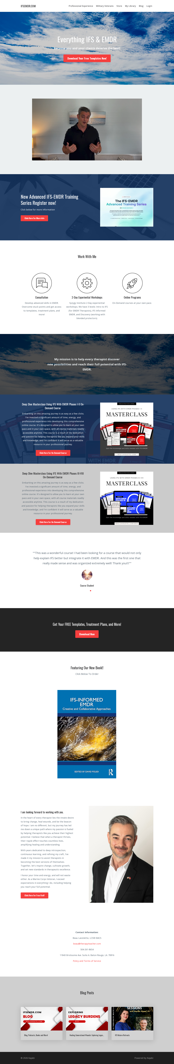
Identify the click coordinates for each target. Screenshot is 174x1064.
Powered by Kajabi (143, 1052)
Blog (141, 6)
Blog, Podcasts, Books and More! (36, 1030)
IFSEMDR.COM (28, 6)
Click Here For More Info (34, 218)
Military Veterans (105, 6)
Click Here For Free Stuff (35, 890)
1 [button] (83, 585)
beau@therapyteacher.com (87, 938)
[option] (87, 564)
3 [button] (90, 585)
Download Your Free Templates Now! (87, 58)
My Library (130, 6)
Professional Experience (81, 6)
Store (119, 6)
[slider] (85, 159)
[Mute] (130, 159)
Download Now (87, 629)
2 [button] (87, 585)
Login (149, 6)
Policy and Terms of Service (87, 955)
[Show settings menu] (135, 159)
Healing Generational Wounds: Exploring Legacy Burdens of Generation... (95, 1030)
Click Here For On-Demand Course (53, 452)
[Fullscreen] (139, 159)
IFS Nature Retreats (122, 1030)
